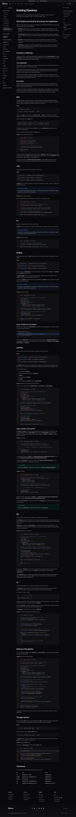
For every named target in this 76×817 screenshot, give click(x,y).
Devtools (4, 18)
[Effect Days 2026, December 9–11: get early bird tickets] (38, 1)
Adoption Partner (42, 801)
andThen (64, 27)
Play (15, 3)
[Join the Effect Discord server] (70, 3)
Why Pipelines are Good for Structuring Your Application (68, 11)
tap (63, 31)
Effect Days (31, 3)
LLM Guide (10, 799)
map (64, 19)
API (13, 3)
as (63, 21)
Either (24, 431)
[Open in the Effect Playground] (58, 137)
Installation (5, 16)
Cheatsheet (65, 37)
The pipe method (66, 36)
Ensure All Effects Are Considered (67, 25)
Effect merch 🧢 (57, 799)
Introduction (5, 12)
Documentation (10, 794)
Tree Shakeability (67, 14)
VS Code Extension (27, 797)
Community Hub (41, 799)
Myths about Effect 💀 (58, 797)
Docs (10, 3)
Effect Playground (27, 794)
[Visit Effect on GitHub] (32, 808)
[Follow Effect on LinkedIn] (41, 808)
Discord (40, 797)
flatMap (64, 22)
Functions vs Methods (67, 13)
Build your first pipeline (67, 34)
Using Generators (6, 27)
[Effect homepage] (5, 3)
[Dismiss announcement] (74, 1)
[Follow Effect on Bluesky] (43, 808)
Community (26, 3)
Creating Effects (6, 23)
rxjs (49, 720)
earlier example (26, 744)
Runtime (4, 46)
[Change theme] (73, 3)
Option (20, 431)
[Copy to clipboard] (58, 109)
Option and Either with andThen (67, 29)
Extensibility (66, 16)
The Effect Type (6, 21)
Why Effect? (5, 14)
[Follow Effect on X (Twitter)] (36, 808)
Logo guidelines (57, 801)
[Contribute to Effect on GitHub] (68, 3)
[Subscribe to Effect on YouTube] (39, 808)
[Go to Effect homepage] (17, 808)
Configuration (6, 44)
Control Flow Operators (7, 30)
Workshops (10, 797)
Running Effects (6, 25)
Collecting (20, 609)
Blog (18, 3)
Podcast (21, 3)
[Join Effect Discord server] (34, 808)
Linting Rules (26, 799)
